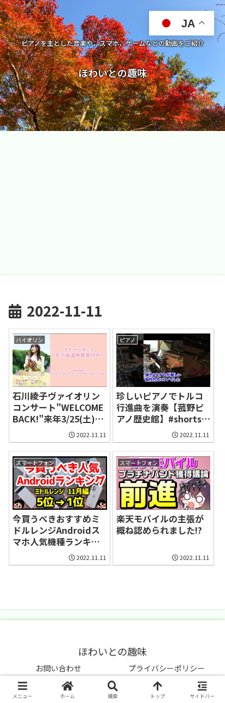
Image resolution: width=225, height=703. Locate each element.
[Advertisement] (112, 203)
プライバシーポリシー (166, 668)
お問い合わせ (58, 668)
